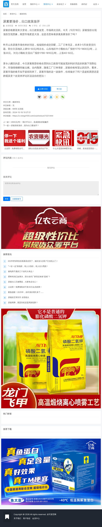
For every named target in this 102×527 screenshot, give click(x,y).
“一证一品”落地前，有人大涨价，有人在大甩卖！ (28, 266)
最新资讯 (23, 14)
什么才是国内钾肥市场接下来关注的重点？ (63, 148)
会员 (95, 4)
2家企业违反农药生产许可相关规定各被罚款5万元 (39, 148)
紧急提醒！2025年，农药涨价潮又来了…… (26, 292)
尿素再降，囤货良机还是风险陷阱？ (23, 302)
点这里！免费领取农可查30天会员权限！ (14, 148)
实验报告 (73, 4)
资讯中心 (47, 4)
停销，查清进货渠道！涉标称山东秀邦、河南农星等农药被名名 (87, 148)
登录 (6, 199)
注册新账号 (16, 199)
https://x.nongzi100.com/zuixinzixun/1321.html (32, 116)
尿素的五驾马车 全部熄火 (18, 297)
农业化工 (61, 4)
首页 (24, 4)
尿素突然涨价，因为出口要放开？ (25, 125)
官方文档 (14, 4)
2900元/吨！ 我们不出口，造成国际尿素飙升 (29, 122)
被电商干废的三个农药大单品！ (21, 271)
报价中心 (34, 4)
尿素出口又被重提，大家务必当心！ (23, 282)
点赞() (43, 89)
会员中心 (36, 518)
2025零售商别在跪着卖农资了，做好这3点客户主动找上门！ (33, 261)
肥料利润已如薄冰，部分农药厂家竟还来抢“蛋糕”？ (29, 276)
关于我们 (17, 518)
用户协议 (26, 518)
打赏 (60, 89)
